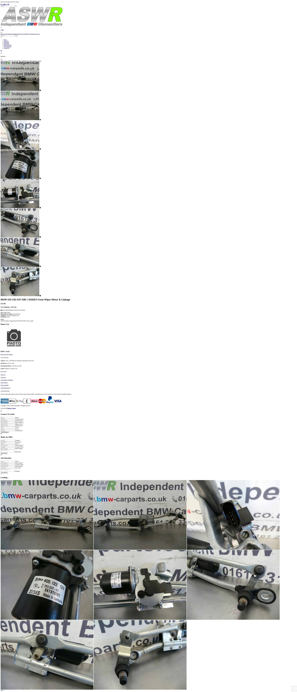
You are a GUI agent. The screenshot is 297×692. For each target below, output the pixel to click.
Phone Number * (19, 422)
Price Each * (18, 442)
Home (2, 34)
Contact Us (37, 34)
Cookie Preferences (5, 388)
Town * (17, 427)
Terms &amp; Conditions (7, 380)
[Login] (2, 30)
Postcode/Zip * (19, 430)
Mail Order (16, 34)
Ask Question (4, 472)
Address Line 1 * (19, 424)
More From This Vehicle (7, 354)
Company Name (19, 419)
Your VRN (18, 468)
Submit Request (4, 432)
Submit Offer (4, 453)
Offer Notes (18, 451)
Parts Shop (11, 34)
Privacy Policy (4, 382)
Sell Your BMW (23, 34)
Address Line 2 (19, 425)
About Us (6, 34)
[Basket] (1, 32)
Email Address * (19, 421)
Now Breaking (30, 34)
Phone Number (19, 448)
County (17, 429)
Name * (17, 417)
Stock (6, 61)
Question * (17, 471)
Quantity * (17, 440)
